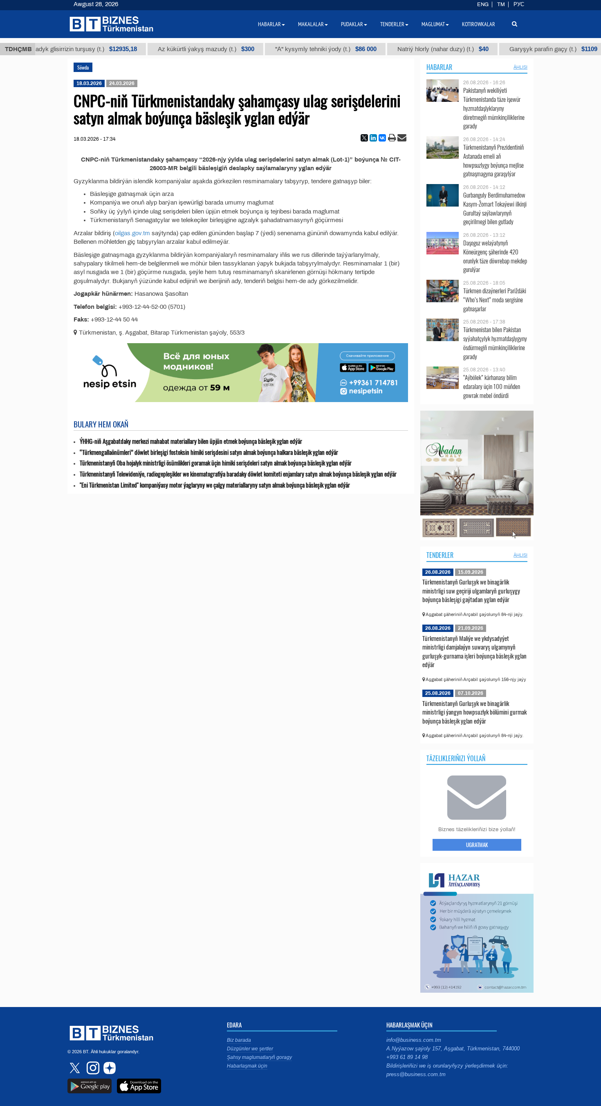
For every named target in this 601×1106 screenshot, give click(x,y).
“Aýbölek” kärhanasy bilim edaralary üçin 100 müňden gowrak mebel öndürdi (491, 386)
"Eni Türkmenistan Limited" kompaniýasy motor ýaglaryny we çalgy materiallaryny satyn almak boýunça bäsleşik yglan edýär (215, 485)
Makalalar (311, 24)
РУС (519, 4)
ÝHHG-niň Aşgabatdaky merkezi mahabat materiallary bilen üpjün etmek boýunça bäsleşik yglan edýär (191, 441)
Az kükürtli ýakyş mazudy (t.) (178, 49)
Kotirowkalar (478, 24)
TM (501, 4)
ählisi (520, 67)
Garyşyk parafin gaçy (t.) (526, 49)
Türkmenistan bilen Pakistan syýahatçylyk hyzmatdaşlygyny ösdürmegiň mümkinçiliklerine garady (495, 342)
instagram (92, 1068)
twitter (75, 1068)
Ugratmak (477, 845)
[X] (364, 138)
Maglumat (433, 24)
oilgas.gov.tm (132, 233)
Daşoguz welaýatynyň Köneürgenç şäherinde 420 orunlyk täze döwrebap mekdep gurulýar (495, 256)
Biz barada (239, 1040)
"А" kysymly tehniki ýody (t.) (298, 49)
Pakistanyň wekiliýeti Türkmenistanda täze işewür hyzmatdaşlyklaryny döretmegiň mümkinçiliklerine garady (494, 108)
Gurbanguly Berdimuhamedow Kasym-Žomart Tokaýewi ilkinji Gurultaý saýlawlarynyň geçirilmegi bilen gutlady (495, 208)
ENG (483, 4)
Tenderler (439, 555)
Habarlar (439, 67)
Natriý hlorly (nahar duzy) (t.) (415, 49)
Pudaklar (352, 24)
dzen (108, 1068)
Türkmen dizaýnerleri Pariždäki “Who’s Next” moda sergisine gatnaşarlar (494, 299)
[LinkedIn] (373, 138)
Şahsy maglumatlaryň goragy (259, 1057)
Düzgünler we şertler (250, 1049)
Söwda (83, 67)
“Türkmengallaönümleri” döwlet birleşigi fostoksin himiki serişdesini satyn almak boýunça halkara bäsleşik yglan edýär (209, 452)
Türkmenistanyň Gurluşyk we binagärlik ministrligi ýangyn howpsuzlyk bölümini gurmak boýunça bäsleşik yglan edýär (474, 712)
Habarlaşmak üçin (247, 1066)
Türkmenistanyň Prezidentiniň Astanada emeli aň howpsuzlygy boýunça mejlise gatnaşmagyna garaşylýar (493, 160)
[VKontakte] (382, 138)
